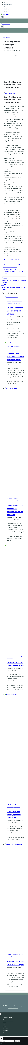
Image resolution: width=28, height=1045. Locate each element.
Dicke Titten (10, 805)
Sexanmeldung (8, 4)
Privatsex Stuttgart (9, 259)
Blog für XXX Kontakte (8, 1019)
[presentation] (15, 297)
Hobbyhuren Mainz (13, 271)
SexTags (6, 9)
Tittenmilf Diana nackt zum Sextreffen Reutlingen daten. (15, 356)
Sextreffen (9, 349)
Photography (5, 1032)
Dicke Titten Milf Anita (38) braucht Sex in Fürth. (14, 814)
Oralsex (14, 301)
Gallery (4, 1024)
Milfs (11, 346)
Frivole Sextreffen (13, 1008)
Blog (5, 6)
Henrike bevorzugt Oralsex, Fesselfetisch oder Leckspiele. (13, 280)
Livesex (6, 11)
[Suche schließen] (1, 1038)
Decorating (5, 1028)
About (4, 1022)
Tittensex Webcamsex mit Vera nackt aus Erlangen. (15, 311)
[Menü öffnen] (2, 26)
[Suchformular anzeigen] (2, 17)
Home (6, 2)
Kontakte (9, 301)
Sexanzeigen (20, 656)
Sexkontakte (16, 303)
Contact (4, 1026)
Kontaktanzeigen (16, 954)
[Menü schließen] (0, 1014)
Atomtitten (6, 265)
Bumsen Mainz (14, 265)
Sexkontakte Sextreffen (8, 1017)
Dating (8, 346)
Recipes (4, 1035)
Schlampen (19, 301)
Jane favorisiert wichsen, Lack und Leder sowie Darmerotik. (13, 287)
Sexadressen (6, 37)
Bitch (8, 656)
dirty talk (9, 954)
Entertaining (5, 1030)
